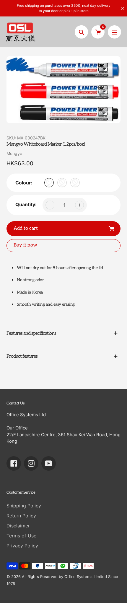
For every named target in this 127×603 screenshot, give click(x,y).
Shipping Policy (23, 506)
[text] (69, 304)
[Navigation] (114, 32)
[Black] (49, 182)
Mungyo (14, 153)
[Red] (75, 182)
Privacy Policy (22, 546)
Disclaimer (18, 526)
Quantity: (26, 204)
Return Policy (21, 516)
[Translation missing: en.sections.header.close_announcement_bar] (123, 8)
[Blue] (62, 182)
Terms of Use (21, 536)
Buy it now (25, 245)
